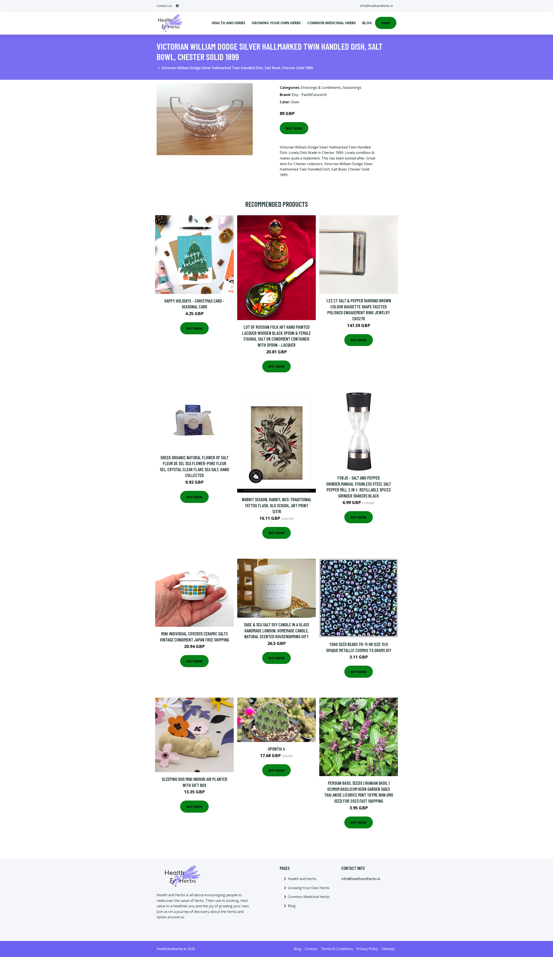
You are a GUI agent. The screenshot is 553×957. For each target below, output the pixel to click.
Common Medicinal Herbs (331, 23)
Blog (367, 23)
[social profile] (177, 6)
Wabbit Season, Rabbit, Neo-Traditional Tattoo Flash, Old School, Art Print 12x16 (276, 505)
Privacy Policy (367, 948)
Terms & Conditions (337, 948)
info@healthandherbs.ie (376, 6)
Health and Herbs (228, 23)
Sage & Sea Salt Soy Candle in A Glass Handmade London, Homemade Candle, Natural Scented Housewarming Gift (276, 630)
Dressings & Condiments (321, 87)
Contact (311, 948)
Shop (385, 23)
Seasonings (352, 87)
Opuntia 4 (276, 748)
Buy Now (294, 128)
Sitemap (388, 948)
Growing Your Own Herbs (276, 23)
